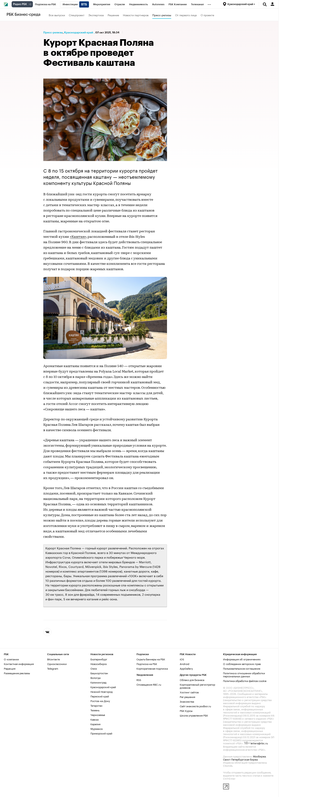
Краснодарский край (78, 32)
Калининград (98, 682)
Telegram (52, 668)
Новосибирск (98, 664)
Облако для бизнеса (192, 680)
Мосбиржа (259, 756)
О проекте (207, 15)
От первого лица (186, 15)
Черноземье (97, 715)
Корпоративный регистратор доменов (197, 685)
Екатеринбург (98, 659)
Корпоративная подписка (152, 668)
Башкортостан (99, 673)
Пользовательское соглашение (241, 668)
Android (184, 664)
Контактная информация (19, 664)
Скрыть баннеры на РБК (150, 659)
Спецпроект (76, 15)
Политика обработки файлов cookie (245, 681)
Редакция (9, 668)
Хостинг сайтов (189, 692)
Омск (93, 668)
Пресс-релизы (161, 15)
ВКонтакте (53, 659)
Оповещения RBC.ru (148, 684)
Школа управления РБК (194, 715)
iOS (182, 659)
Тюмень (94, 710)
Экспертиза (96, 15)
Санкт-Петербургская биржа (240, 759)
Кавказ (94, 719)
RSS (138, 680)
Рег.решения (187, 697)
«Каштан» (78, 237)
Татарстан (96, 705)
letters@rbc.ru (259, 743)
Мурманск (96, 728)
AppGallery (186, 668)
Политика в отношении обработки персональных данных (244, 674)
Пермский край (99, 696)
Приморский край (101, 733)
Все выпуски (57, 15)
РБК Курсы (186, 710)
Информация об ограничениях (242, 659)
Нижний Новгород (101, 691)
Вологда (95, 677)
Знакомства (187, 701)
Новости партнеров (135, 15)
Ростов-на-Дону (100, 701)
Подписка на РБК (146, 664)
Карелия (95, 724)
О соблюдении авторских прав (242, 664)
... (209, 4)
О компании (11, 659)
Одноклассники (57, 664)
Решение (113, 15)
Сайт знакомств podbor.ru (195, 706)
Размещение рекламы (17, 673)
